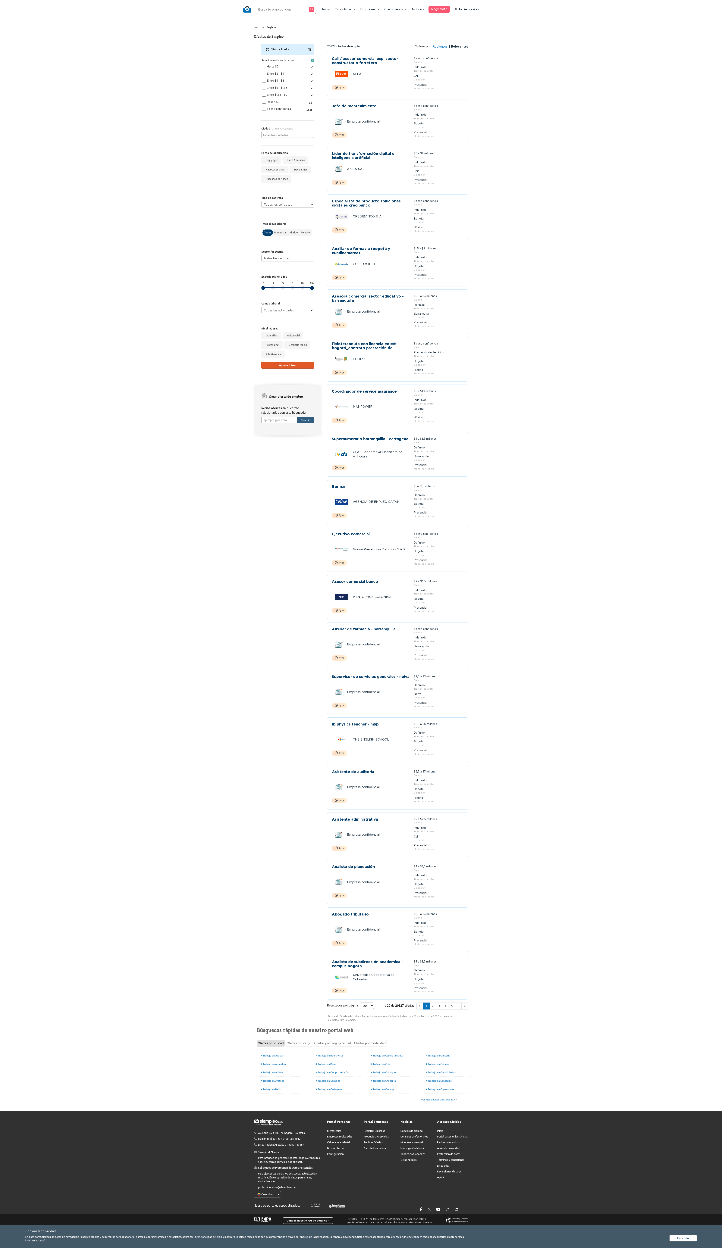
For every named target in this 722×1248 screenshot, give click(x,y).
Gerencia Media (297, 344)
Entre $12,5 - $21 (277, 94)
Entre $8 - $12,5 (277, 87)
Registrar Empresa (374, 1130)
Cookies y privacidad (40, 1231)
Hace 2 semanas (275, 169)
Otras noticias (408, 1159)
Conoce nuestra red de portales (307, 1220)
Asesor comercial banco (355, 581)
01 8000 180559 (294, 1144)
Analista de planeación (353, 867)
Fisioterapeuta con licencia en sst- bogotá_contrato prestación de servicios (364, 346)
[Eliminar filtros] (309, 49)
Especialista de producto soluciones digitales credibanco (366, 203)
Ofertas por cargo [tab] (299, 1043)
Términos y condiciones (451, 1159)
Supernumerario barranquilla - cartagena (370, 439)
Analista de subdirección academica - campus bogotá (367, 964)
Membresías (334, 1130)
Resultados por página (342, 1005)
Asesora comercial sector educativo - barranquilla (368, 298)
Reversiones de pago (449, 1171)
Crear (304, 420)
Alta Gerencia (273, 354)
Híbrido (294, 232)
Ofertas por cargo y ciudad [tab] (332, 1043)
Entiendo (683, 1238)
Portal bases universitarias (452, 1136)
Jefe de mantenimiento (354, 106)
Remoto (305, 232)
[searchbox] (288, 134)
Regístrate (439, 9)
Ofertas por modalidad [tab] (370, 1043)
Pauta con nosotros (448, 1142)
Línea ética (443, 1165)
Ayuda (440, 1177)
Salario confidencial (279, 108)
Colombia (267, 1194)
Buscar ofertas (335, 1148)
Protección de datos (448, 1154)
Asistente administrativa (355, 819)
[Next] (464, 1006)
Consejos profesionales (414, 1136)
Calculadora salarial (338, 1142)
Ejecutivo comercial (351, 534)
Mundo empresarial (411, 1142)
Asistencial (293, 335)
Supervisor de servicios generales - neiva (371, 677)
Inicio (326, 9)
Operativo (271, 335)
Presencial (280, 232)
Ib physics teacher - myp (355, 724)
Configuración (335, 1154)
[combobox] (287, 135)
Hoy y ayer (271, 160)
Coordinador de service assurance (364, 391)
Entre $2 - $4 (275, 73)
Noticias (418, 9)
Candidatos (342, 9)
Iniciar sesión (469, 9)
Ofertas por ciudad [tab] (271, 1043)
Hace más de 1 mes (276, 178)
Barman (339, 486)
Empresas (367, 9)
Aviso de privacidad (448, 1148)
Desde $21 (273, 101)
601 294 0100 (280, 1138)
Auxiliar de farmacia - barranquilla (364, 629)
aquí (42, 1240)
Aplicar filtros (287, 365)
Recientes (439, 46)
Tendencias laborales (412, 1154)
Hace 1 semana (295, 160)
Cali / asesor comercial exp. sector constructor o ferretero (365, 61)
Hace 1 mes (300, 169)
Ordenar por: (423, 46)
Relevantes (459, 46)
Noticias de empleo (411, 1130)
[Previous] (419, 1006)
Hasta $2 (272, 66)
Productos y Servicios (376, 1136)
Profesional (272, 344)
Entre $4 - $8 (275, 80)
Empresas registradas (339, 1136)
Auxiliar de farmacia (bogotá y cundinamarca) (361, 251)
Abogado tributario (350, 914)
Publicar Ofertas (373, 1142)
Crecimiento (393, 9)
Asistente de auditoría (353, 772)
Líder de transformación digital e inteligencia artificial (363, 155)
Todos (267, 232)
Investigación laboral (412, 1148)
